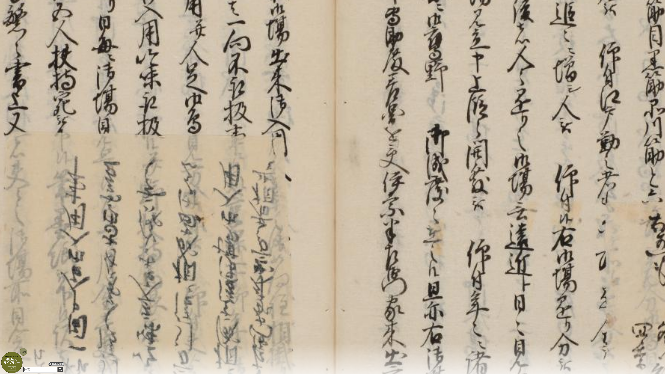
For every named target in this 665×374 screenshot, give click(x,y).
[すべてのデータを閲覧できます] (56, 364)
